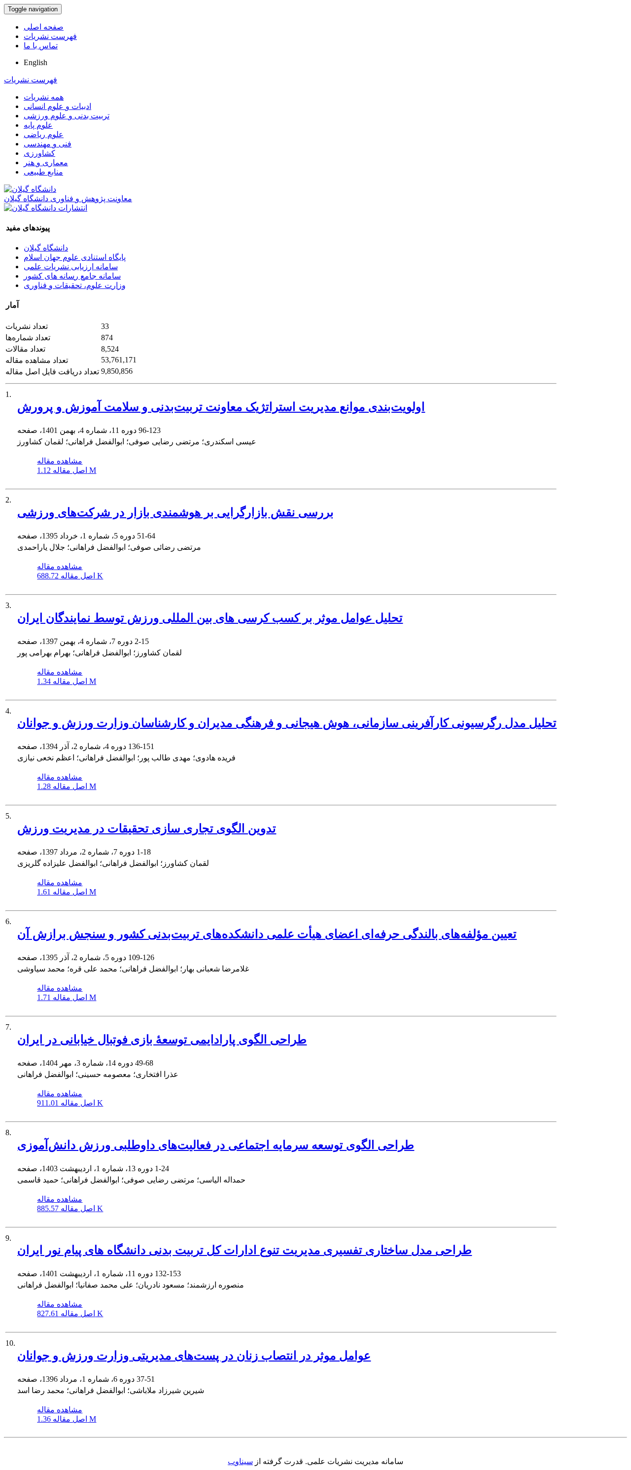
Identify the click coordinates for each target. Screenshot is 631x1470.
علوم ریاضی (44, 134)
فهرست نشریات (50, 36)
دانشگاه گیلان (46, 248)
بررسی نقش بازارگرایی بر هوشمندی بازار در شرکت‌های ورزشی (175, 512)
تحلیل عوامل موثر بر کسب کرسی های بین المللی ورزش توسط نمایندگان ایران (210, 617)
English (35, 62)
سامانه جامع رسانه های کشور (72, 276)
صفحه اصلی (44, 27)
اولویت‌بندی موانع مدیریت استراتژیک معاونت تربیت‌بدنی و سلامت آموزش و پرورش (221, 406)
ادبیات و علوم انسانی (57, 106)
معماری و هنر (46, 162)
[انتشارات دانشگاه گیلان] (45, 208)
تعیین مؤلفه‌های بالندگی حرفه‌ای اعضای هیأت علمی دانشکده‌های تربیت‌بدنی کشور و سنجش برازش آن (267, 934)
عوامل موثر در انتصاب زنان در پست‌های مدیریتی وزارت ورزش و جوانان (194, 1355)
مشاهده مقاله (59, 461)
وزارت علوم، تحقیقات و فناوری (75, 285)
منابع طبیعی (43, 172)
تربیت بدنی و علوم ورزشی (66, 115)
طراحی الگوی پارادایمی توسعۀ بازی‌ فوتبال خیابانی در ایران (162, 1039)
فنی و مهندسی (47, 144)
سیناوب (240, 1461)
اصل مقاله (66, 470)
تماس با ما (41, 45)
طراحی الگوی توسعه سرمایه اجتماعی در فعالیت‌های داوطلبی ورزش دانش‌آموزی (215, 1145)
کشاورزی (39, 153)
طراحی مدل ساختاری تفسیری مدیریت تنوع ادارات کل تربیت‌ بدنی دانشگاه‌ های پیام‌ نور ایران (244, 1250)
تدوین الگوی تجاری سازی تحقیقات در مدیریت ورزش (146, 828)
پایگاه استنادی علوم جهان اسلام (75, 257)
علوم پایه (38, 125)
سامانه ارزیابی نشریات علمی (71, 266)
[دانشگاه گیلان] (30, 189)
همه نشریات (44, 97)
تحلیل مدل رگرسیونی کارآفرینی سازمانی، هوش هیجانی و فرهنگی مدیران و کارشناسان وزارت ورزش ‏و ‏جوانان (287, 723)
